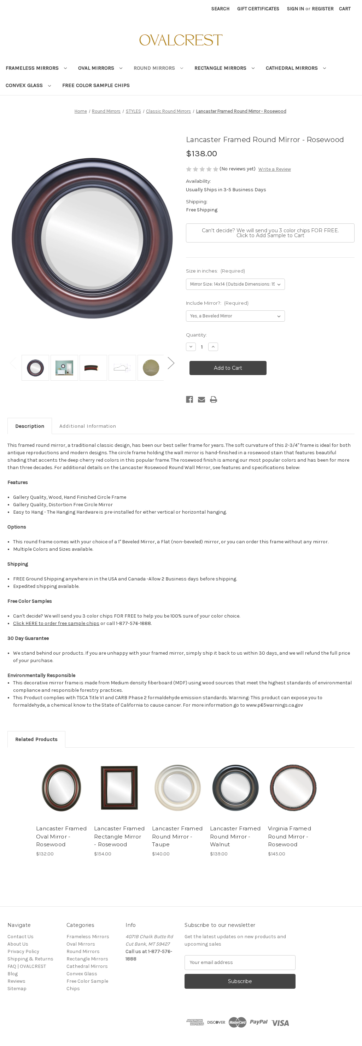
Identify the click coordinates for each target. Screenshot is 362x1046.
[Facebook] (189, 399)
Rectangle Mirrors (221, 68)
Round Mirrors (155, 68)
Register (323, 9)
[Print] (213, 399)
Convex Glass (25, 85)
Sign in (295, 9)
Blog (12, 974)
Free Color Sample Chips (96, 85)
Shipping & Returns (30, 959)
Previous (13, 362)
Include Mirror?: (217, 303)
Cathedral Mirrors (292, 68)
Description (29, 426)
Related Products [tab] (36, 739)
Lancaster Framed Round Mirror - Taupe (177, 836)
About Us (17, 944)
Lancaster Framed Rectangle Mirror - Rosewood (119, 836)
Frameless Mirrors (33, 68)
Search (220, 9)
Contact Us (20, 937)
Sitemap (17, 989)
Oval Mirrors (97, 68)
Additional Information (87, 426)
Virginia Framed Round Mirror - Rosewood (289, 836)
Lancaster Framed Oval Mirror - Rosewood (61, 836)
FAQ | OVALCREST (26, 966)
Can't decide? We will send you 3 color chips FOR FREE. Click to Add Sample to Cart (270, 233)
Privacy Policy (23, 951)
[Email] (201, 399)
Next (171, 362)
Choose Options (61, 788)
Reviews (16, 981)
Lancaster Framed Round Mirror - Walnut (235, 836)
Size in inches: (215, 271)
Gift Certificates (258, 9)
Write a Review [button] (274, 169)
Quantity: (196, 335)
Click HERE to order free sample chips (56, 623)
